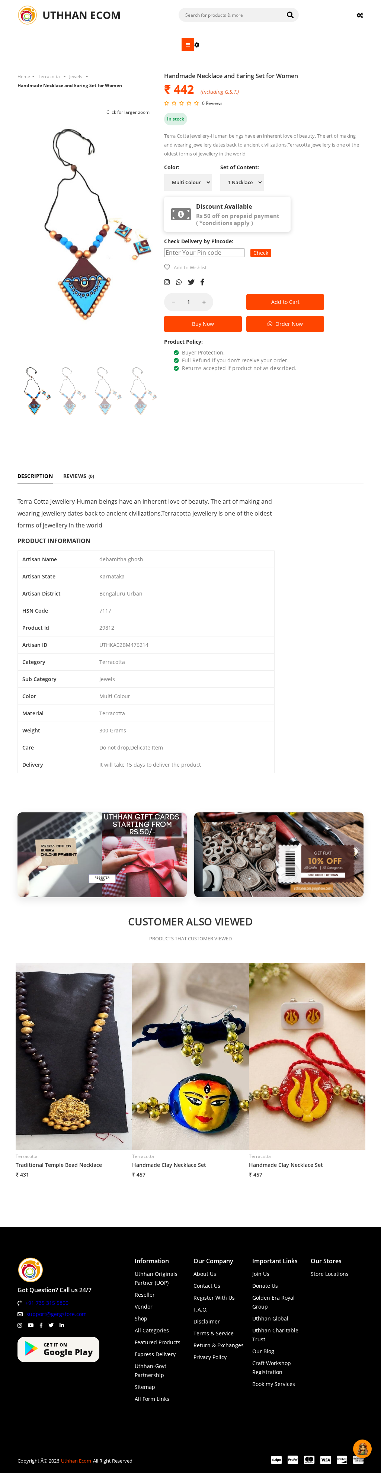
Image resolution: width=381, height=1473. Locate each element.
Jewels (75, 76)
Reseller (145, 1294)
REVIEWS (79, 475)
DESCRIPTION (35, 475)
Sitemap (145, 1386)
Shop (141, 1318)
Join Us (260, 1273)
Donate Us (265, 1285)
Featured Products (157, 1342)
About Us (204, 1273)
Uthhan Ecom (76, 1460)
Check (260, 252)
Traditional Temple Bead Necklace (59, 1164)
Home (23, 76)
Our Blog (263, 1351)
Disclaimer (206, 1321)
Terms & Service (213, 1333)
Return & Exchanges (218, 1345)
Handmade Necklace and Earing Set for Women (69, 85)
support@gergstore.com (56, 1314)
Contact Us (206, 1285)
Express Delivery (155, 1354)
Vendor (144, 1306)
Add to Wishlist (190, 267)
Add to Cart (285, 301)
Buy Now (203, 323)
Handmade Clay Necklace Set (169, 1164)
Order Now (287, 323)
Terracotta (49, 76)
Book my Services (273, 1383)
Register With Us (214, 1297)
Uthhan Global (270, 1318)
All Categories (152, 1330)
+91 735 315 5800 (46, 1302)
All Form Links (152, 1398)
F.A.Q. (200, 1309)
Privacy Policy (210, 1357)
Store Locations (330, 1273)
